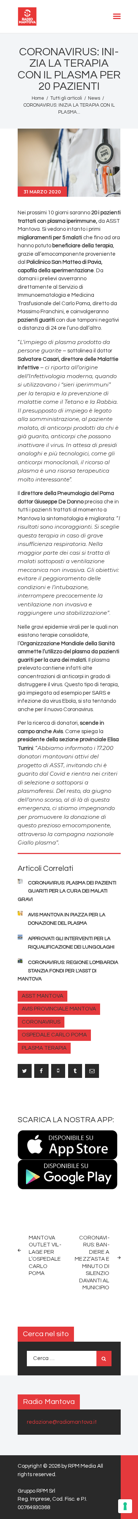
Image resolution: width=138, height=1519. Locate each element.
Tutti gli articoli (66, 98)
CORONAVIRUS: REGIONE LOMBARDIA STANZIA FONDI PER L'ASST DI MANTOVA (68, 971)
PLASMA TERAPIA (44, 1048)
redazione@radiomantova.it (62, 1422)
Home (38, 98)
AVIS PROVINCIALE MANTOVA (59, 1009)
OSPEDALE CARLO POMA (54, 1035)
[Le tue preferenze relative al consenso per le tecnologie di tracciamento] (125, 1506)
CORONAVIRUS (41, 1022)
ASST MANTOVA (42, 996)
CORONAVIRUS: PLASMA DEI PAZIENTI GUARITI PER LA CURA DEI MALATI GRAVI (67, 891)
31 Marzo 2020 (42, 192)
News (94, 98)
